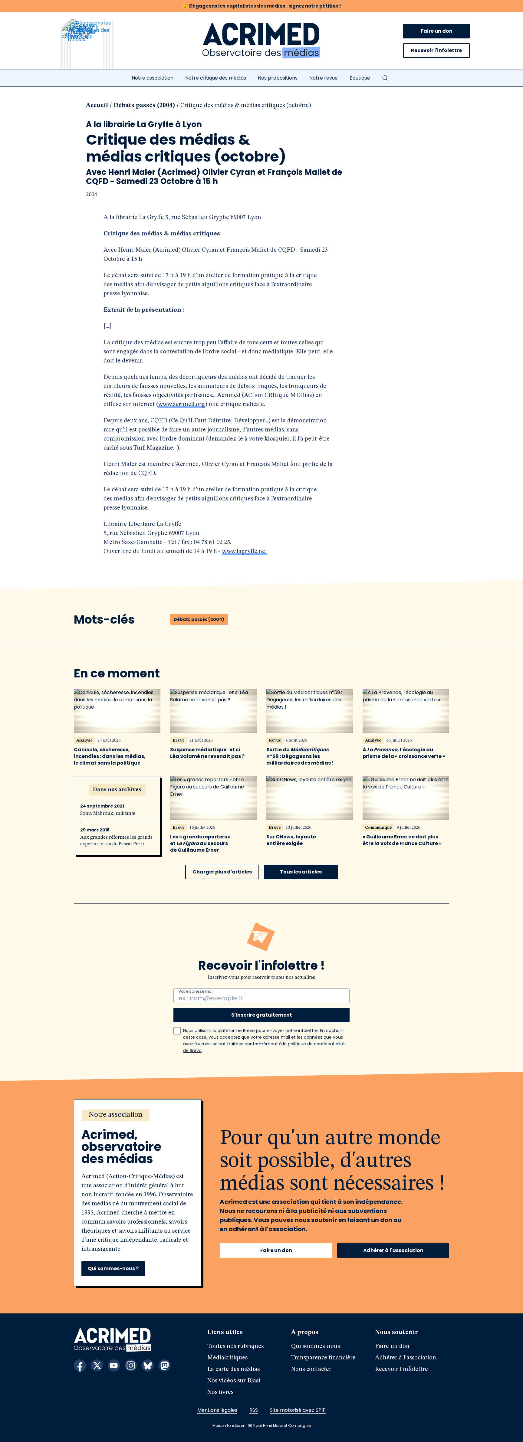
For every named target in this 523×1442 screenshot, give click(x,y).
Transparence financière (323, 1358)
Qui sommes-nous (315, 1346)
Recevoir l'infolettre (436, 50)
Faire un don (436, 31)
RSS (253, 1410)
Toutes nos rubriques (235, 1346)
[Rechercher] (385, 78)
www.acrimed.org (181, 404)
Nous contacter (311, 1369)
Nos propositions (278, 77)
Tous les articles (301, 871)
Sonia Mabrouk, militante (107, 813)
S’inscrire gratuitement (261, 1014)
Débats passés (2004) (144, 106)
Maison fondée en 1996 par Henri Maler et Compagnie (261, 1425)
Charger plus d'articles (222, 871)
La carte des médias (233, 1369)
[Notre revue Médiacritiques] (95, 48)
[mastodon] (165, 1365)
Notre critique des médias (215, 77)
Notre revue (323, 77)
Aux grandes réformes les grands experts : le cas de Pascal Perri (116, 841)
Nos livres (220, 1392)
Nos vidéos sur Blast (234, 1381)
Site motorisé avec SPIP (298, 1410)
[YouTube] (114, 1365)
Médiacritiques (227, 1358)
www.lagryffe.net (244, 552)
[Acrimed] (261, 40)
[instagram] (131, 1365)
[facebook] (80, 1365)
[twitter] (97, 1365)
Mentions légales (217, 1410)
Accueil (97, 106)
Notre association (152, 77)
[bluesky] (148, 1365)
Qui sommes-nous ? (113, 1268)
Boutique (360, 77)
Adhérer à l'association (393, 1250)
